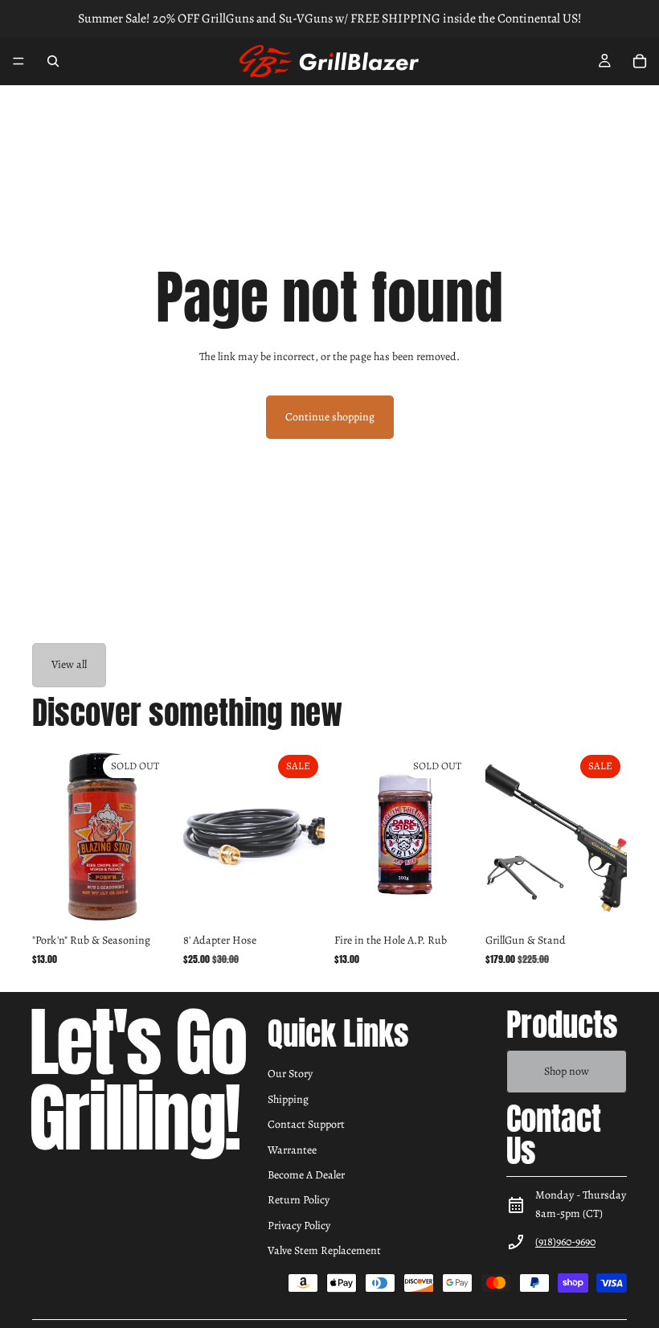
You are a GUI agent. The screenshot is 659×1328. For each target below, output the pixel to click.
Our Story (290, 1073)
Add (313, 900)
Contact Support (306, 1124)
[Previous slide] (201, 837)
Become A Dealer (306, 1174)
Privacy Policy (299, 1225)
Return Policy (299, 1199)
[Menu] (18, 61)
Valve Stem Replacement (324, 1250)
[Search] (53, 61)
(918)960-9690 (565, 1241)
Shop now (566, 1071)
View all (69, 664)
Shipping (288, 1099)
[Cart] (639, 61)
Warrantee (292, 1150)
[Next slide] (307, 837)
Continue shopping (330, 416)
